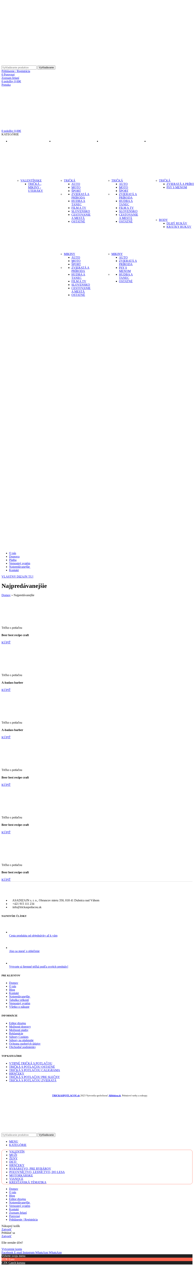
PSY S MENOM (125, 269)
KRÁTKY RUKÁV (179, 226)
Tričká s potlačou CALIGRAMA (34, 1070)
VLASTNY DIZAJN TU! (17, 576)
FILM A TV (78, 207)
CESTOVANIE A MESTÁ (81, 216)
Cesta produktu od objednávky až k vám (33, 935)
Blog (12, 989)
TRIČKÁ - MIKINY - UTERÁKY (35, 187)
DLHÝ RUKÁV (177, 223)
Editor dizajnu (17, 1023)
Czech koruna (17, 1262)
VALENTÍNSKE (31, 180)
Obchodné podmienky (22, 1047)
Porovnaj (14, 1216)
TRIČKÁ (69, 180)
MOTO (76, 187)
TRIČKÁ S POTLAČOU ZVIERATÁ (32, 1080)
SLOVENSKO (80, 211)
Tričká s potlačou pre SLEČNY (34, 1077)
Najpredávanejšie (20, 996)
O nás (12, 986)
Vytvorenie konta (12, 1249)
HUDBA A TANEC (78, 202)
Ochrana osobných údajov (25, 1043)
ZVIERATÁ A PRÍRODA (80, 196)
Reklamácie (16, 1033)
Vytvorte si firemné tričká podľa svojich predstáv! (38, 966)
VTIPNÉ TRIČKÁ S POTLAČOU (30, 1063)
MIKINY (69, 254)
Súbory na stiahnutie (21, 1040)
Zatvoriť (7, 1229)
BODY (163, 220)
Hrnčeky (16, 1073)
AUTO (75, 184)
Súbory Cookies (18, 1036)
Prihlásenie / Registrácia (23, 1219)
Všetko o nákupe (19, 1006)
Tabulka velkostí (19, 1000)
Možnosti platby (18, 1030)
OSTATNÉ (78, 221)
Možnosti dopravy (20, 1026)
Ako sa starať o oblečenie (24, 951)
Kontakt (14, 993)
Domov (6, 595)
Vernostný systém (19, 1003)
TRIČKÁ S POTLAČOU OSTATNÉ (32, 1066)
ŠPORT (76, 190)
